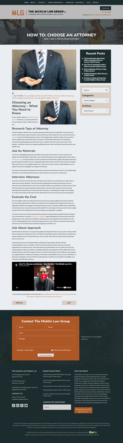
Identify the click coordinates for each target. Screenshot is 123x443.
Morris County (78, 387)
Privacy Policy (29, 350)
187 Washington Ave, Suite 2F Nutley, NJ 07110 (21, 375)
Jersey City (84, 385)
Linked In (17, 405)
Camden (90, 379)
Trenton (83, 394)
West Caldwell (84, 396)
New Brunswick (95, 387)
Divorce (42, 2)
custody (14, 137)
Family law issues (17, 159)
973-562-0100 (106, 12)
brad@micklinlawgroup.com (20, 399)
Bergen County (84, 376)
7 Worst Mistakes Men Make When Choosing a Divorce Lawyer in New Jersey (94, 60)
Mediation (70, 2)
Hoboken (96, 383)
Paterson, (107, 389)
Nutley (92, 15)
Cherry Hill (97, 379)
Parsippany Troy (94, 389)
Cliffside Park (105, 379)
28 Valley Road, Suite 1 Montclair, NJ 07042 (19, 382)
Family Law (70, 96)
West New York (94, 396)
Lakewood (77, 385)
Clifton (76, 381)
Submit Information (45, 355)
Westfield (77, 398)
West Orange (103, 396)
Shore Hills (77, 394)
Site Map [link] (65, 432)
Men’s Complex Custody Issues (23, 98)
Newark (103, 387)
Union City (97, 394)
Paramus (86, 389)
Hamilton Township (87, 383)
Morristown (86, 387)
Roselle (82, 392)
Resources (79, 2)
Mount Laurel (105, 385)
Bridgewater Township (81, 379)
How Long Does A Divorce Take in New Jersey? (95, 70)
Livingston (91, 385)
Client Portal (105, 8)
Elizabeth (94, 381)
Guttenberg (101, 381)
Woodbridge (84, 398)
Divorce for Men (59, 96)
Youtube (26, 405)
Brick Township (101, 376)
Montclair (98, 15)
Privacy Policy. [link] (73, 432)
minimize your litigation (38, 216)
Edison (89, 381)
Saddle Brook (107, 15)
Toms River (90, 394)
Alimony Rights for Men (32, 96)
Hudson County (104, 383)
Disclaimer (20, 350)
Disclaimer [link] (59, 432)
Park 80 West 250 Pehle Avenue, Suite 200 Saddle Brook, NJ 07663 (24, 388)
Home (26, 2)
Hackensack (78, 383)
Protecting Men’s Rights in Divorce (46, 98)
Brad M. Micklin (47, 96)
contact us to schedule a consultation (50, 296)
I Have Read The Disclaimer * (62, 350)
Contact (95, 2)
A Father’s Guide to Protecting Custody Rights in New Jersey (95, 79)
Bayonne (105, 374)
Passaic (102, 389)
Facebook (13, 405)
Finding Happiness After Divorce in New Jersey (96, 74)
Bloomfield (93, 376)
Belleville (77, 376)
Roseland (77, 392)
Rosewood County (90, 392)
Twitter (22, 405)
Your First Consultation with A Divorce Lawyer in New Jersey (95, 65)
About (32, 2)
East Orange (82, 381)
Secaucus (107, 392)
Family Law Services (55, 2)
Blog (89, 2)
